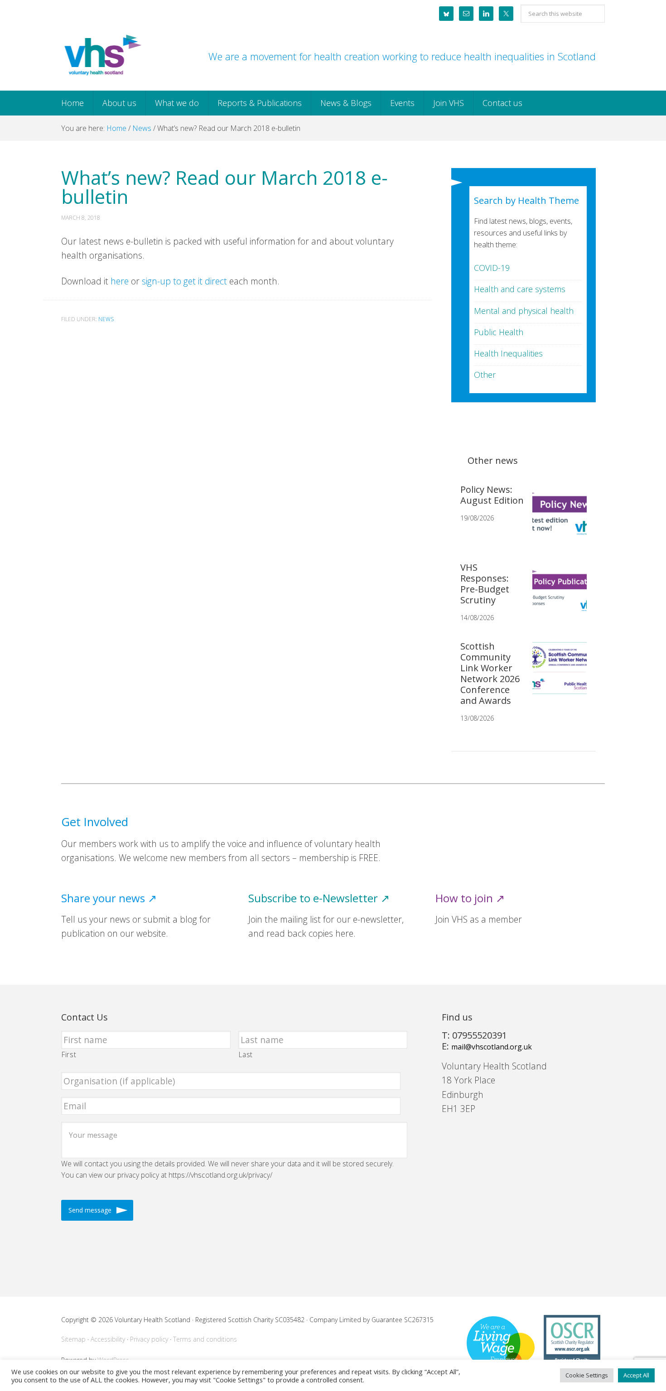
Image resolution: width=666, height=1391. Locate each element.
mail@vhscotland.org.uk (491, 1047)
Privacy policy (149, 1339)
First (69, 1054)
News (106, 319)
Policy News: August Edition (492, 494)
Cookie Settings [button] (586, 1375)
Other (485, 374)
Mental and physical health (524, 310)
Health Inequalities (508, 353)
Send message (89, 1210)
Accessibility (108, 1339)
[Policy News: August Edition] (556, 518)
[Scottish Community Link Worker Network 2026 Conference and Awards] (556, 675)
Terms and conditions (205, 1339)
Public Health (498, 332)
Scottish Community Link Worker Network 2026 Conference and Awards (490, 673)
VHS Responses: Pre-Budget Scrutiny (484, 583)
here (120, 281)
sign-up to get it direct (184, 281)
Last (246, 1054)
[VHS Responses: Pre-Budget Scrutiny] (556, 596)
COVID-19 (492, 267)
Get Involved (94, 822)
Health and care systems (519, 289)
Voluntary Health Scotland (102, 56)
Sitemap (73, 1339)
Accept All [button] (636, 1375)
